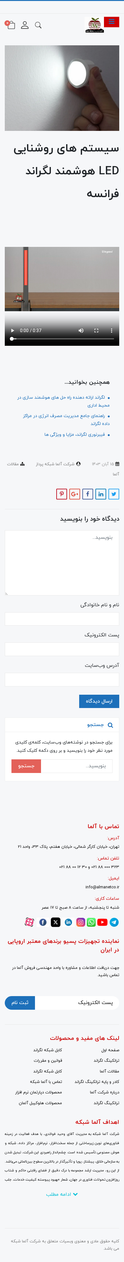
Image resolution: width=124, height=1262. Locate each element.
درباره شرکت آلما (104, 1092)
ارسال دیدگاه (99, 701)
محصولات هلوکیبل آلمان (40, 1103)
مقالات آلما (109, 1071)
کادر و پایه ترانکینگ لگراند (97, 1082)
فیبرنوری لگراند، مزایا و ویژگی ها (75, 435)
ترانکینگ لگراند (106, 1061)
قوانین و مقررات (48, 1061)
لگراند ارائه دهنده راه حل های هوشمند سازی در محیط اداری (63, 402)
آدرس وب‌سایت (102, 665)
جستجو (26, 766)
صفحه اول (110, 1050)
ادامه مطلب (59, 1194)
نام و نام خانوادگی (99, 605)
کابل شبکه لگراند (47, 1050)
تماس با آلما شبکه (46, 1082)
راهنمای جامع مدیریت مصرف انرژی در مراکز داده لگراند (66, 420)
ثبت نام (19, 1002)
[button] (38, 24)
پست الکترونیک (102, 635)
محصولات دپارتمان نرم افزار (38, 1092)
